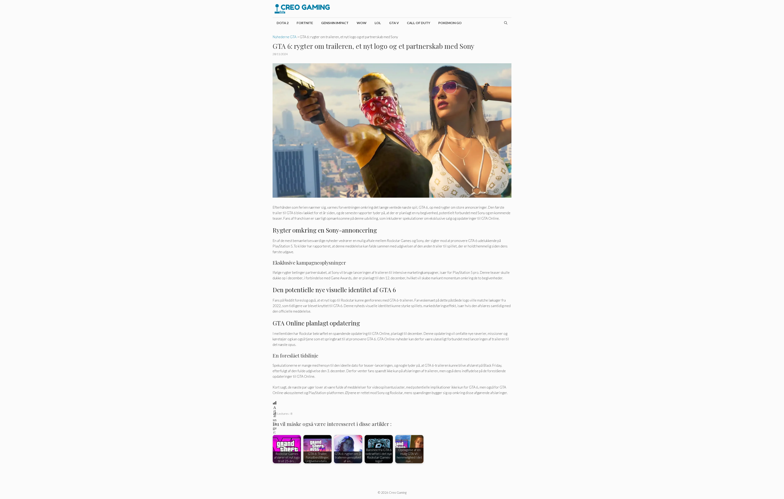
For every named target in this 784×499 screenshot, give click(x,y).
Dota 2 (282, 23)
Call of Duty (418, 23)
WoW (361, 23)
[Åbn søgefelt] (505, 23)
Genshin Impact (335, 23)
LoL (378, 23)
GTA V (394, 23)
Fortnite (305, 23)
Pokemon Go (450, 23)
